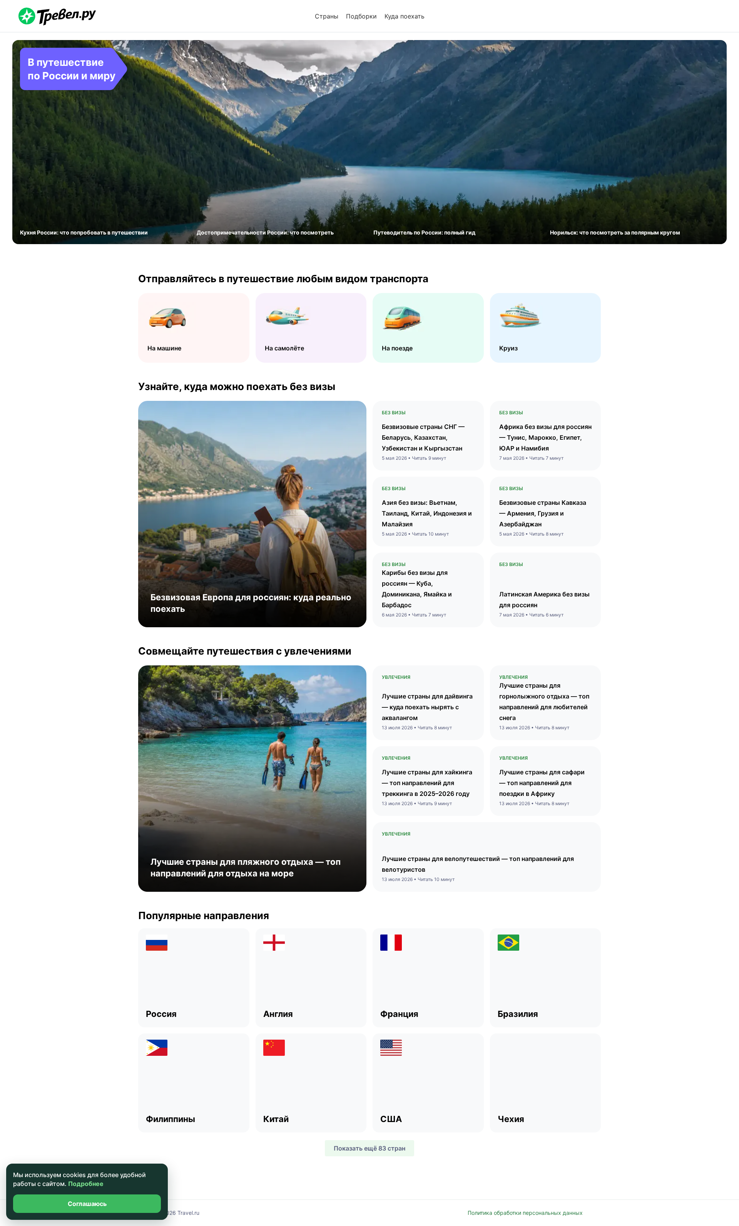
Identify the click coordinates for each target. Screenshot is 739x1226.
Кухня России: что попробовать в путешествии (84, 232)
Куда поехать (405, 16)
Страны (326, 16)
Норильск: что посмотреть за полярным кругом (615, 232)
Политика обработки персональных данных (525, 1212)
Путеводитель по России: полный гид (424, 232)
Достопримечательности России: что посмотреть (265, 232)
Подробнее (86, 1183)
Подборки (361, 16)
